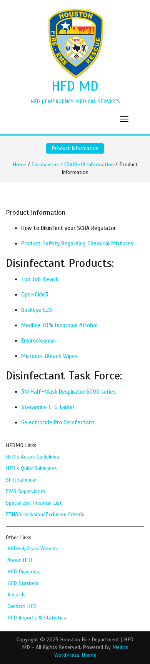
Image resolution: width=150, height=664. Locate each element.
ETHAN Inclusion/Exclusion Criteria (45, 514)
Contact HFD (22, 606)
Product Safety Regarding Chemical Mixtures (77, 243)
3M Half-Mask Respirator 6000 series (68, 391)
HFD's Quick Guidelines (31, 468)
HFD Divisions (23, 571)
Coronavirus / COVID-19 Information (73, 164)
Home (19, 164)
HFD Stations (22, 583)
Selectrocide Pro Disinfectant (58, 422)
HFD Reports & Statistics (36, 617)
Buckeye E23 (36, 309)
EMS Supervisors (25, 491)
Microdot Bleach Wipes (49, 356)
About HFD (19, 560)
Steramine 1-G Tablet (48, 407)
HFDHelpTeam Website (33, 548)
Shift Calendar (21, 480)
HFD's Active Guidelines (32, 457)
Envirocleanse (38, 340)
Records (16, 594)
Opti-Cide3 (34, 294)
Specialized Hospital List (34, 503)
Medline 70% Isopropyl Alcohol (59, 325)
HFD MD (75, 86)
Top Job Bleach (40, 279)
